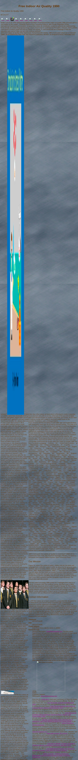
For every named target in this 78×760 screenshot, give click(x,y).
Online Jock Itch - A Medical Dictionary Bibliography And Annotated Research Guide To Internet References (51, 755)
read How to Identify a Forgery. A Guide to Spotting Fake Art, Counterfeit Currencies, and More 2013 (53, 744)
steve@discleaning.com (49, 696)
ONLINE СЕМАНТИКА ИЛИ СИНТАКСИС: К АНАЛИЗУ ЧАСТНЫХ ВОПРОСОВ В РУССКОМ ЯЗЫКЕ (52, 720)
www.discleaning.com (39, 731)
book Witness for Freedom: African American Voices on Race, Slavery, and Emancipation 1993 (54, 714)
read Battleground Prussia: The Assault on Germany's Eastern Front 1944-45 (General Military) (53, 749)
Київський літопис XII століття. (57, 733)
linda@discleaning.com (54, 631)
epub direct (45, 699)
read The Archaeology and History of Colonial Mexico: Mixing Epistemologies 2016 (53, 707)
